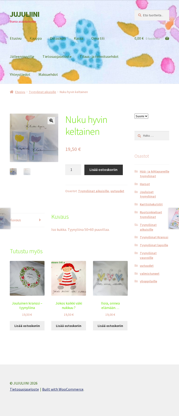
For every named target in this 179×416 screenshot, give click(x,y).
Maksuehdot (48, 74)
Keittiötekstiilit (151, 204)
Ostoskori (58, 38)
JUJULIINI (24, 14)
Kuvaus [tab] (15, 220)
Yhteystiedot (20, 74)
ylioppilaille (148, 281)
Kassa (78, 38)
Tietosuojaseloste (57, 56)
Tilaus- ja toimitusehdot (99, 56)
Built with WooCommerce (62, 389)
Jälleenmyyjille (22, 56)
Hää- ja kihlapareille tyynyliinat (154, 173)
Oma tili (97, 38)
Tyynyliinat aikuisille (42, 92)
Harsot (145, 184)
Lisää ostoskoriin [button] (27, 326)
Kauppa (36, 38)
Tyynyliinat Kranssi (154, 237)
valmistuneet (149, 273)
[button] (51, 120)
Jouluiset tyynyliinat (148, 194)
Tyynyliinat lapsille (154, 245)
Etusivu (15, 38)
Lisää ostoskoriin (103, 169)
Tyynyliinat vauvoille (148, 255)
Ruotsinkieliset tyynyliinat (151, 214)
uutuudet (117, 191)
